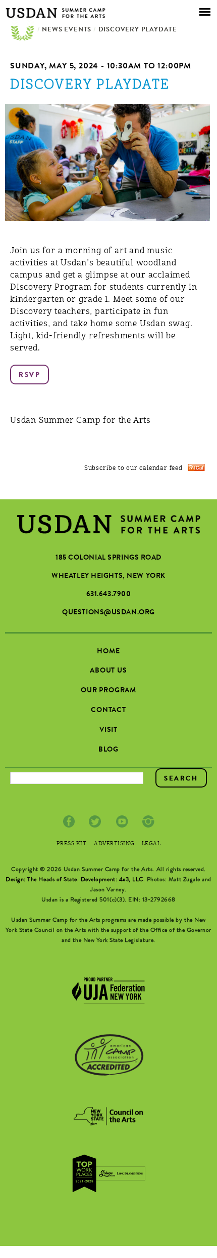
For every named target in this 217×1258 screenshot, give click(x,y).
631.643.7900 (108, 594)
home (108, 651)
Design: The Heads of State (41, 880)
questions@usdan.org (108, 612)
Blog (108, 750)
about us (108, 671)
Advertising (114, 844)
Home (22, 30)
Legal (151, 844)
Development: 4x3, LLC (112, 880)
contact (108, 710)
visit (108, 730)
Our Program (108, 690)
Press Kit (72, 844)
